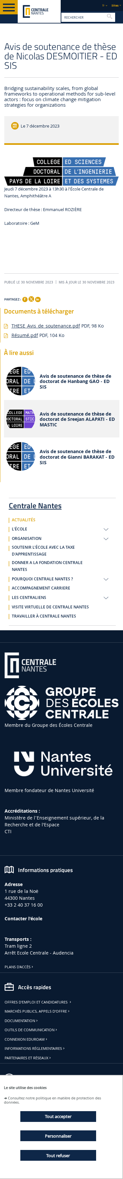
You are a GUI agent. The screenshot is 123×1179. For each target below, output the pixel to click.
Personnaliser (58, 1136)
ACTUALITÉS (23, 520)
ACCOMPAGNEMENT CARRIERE (41, 588)
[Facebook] (25, 299)
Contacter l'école (23, 918)
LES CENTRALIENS (29, 597)
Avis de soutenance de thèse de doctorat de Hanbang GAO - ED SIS (75, 382)
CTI (8, 831)
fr (103, 5)
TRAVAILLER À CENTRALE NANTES (44, 616)
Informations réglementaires (33, 1048)
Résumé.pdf (24, 335)
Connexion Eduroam (25, 1039)
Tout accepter (58, 1116)
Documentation (20, 1020)
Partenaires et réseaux (26, 1058)
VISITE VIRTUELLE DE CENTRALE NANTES (50, 607)
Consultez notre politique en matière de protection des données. (52, 1100)
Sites (115, 5)
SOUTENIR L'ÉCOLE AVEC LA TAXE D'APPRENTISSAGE (43, 551)
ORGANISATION (26, 538)
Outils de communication (29, 1030)
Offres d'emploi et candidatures (37, 1002)
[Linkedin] (37, 299)
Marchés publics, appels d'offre (36, 1011)
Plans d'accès (18, 967)
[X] (31, 298)
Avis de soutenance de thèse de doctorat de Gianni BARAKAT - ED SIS (77, 457)
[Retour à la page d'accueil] (39, 11)
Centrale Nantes (35, 504)
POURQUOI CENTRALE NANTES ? (42, 579)
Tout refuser (58, 1155)
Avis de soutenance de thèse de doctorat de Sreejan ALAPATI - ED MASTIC (77, 419)
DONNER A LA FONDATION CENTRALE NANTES (47, 566)
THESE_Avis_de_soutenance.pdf (45, 326)
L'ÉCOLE (19, 529)
